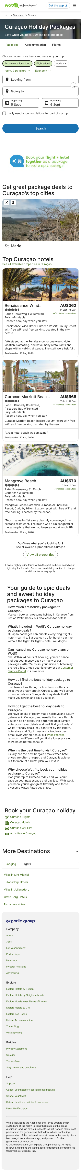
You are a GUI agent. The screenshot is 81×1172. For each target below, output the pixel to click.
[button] (40, 851)
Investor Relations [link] (16, 966)
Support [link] (10, 1083)
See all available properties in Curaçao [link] (27, 264)
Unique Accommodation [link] (19, 1020)
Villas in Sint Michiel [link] (16, 874)
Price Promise (55, 734)
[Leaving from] (40, 79)
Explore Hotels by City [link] (18, 1007)
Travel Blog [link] (12, 1026)
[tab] (12, 44)
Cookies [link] (10, 1054)
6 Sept (55, 104)
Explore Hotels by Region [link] (20, 988)
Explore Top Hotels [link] (16, 1013)
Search (40, 128)
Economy (41, 70)
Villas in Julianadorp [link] (16, 889)
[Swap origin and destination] (73, 85)
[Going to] (40, 91)
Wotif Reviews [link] (14, 1032)
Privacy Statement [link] (16, 1048)
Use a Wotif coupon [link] (17, 1108)
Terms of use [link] (13, 1061)
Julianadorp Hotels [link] (16, 882)
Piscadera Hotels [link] (15, 904)
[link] (40, 817)
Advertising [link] (12, 972)
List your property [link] (16, 947)
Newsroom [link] (12, 960)
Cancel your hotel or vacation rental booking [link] (30, 1089)
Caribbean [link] (18, 15)
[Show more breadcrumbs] (5, 15)
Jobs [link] (9, 941)
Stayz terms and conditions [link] (21, 1067)
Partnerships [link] (13, 954)
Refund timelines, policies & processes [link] (27, 1102)
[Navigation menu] (74, 5)
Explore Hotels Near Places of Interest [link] (27, 1001)
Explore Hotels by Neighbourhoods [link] (25, 995)
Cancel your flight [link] (16, 1095)
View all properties (40, 555)
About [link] (9, 935)
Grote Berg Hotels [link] (15, 897)
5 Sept (16, 104)
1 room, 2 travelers (14, 70)
